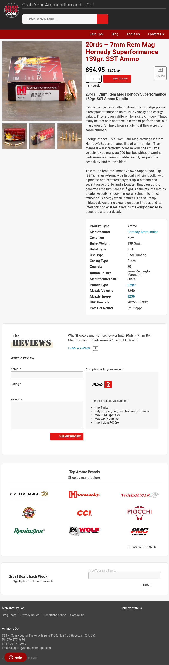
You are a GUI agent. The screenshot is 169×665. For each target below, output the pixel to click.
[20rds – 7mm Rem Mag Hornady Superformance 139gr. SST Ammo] (42, 80)
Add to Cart (120, 78)
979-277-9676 (16, 639)
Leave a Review (79, 348)
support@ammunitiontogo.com (30, 648)
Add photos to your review (104, 369)
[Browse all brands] (161, 547)
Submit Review (70, 436)
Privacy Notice (30, 615)
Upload (97, 384)
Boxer (131, 285)
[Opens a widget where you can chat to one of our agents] (15, 658)
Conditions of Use (54, 615)
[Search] (102, 19)
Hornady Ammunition (142, 232)
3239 (131, 296)
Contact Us (77, 615)
